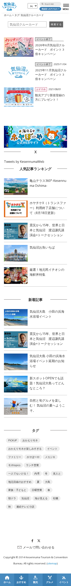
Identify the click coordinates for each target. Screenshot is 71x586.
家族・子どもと (17, 490)
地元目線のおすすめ (19, 482)
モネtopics (14, 465)
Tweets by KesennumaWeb (24, 161)
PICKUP (12, 440)
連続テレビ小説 (25, 506)
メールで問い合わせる (38, 547)
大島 (47, 482)
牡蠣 (55, 498)
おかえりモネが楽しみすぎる (25, 448)
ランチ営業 (32, 465)
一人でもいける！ (18, 473)
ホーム (8, 15)
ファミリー (14, 457)
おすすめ (41, 89)
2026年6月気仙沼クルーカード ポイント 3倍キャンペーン (50, 49)
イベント (52, 448)
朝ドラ (12, 498)
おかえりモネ (30, 440)
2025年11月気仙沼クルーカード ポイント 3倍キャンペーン (50, 74)
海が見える (41, 498)
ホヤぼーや (33, 457)
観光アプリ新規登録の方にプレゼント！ (50, 97)
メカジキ (50, 457)
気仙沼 (25, 498)
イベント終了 (43, 39)
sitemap (52, 563)
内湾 (36, 473)
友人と (57, 473)
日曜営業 (37, 490)
